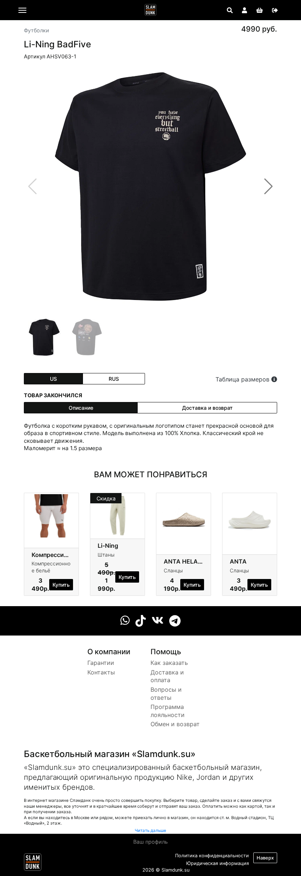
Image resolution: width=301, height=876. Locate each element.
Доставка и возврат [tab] (207, 408)
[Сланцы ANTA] (249, 515)
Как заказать (169, 662)
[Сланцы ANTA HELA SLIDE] (183, 515)
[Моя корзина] (259, 10)
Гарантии (100, 662)
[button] (268, 186)
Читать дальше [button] (150, 830)
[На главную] (150, 10)
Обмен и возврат (175, 724)
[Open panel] (229, 10)
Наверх (265, 858)
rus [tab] (114, 379)
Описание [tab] (81, 408)
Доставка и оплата (167, 676)
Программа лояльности (167, 710)
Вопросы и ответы (166, 693)
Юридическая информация (217, 863)
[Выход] (275, 10)
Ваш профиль (150, 842)
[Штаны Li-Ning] (117, 515)
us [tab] (53, 379)
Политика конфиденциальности (212, 855)
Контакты (101, 672)
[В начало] (32, 863)
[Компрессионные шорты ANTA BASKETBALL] (51, 515)
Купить (61, 585)
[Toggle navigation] (22, 10)
